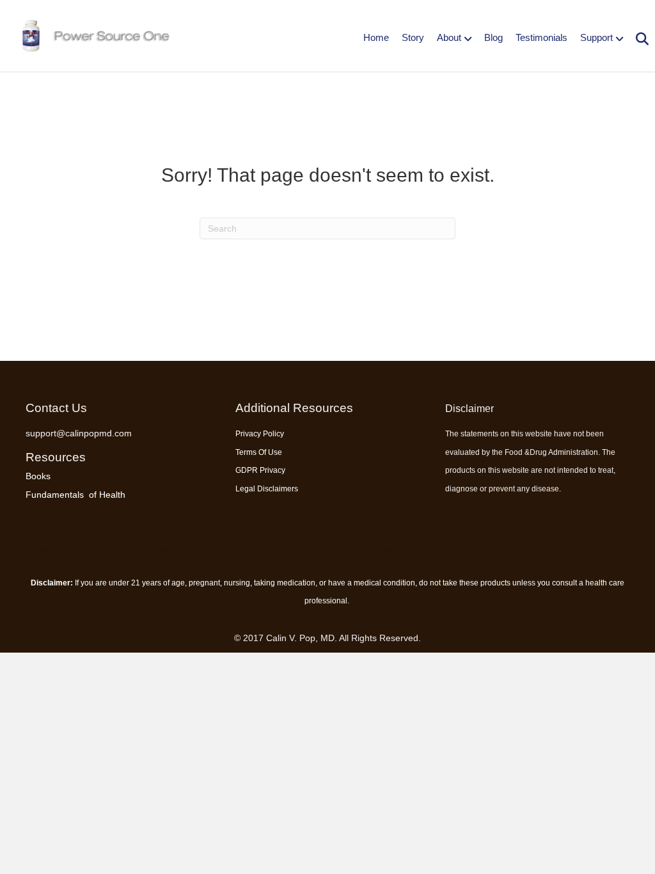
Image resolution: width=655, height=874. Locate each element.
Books (38, 476)
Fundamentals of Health (75, 494)
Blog (493, 37)
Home (376, 37)
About (449, 37)
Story (413, 37)
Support (596, 37)
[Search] (637, 39)
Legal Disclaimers (266, 488)
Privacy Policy (259, 433)
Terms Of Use (258, 452)
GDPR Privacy (260, 470)
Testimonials (541, 37)
